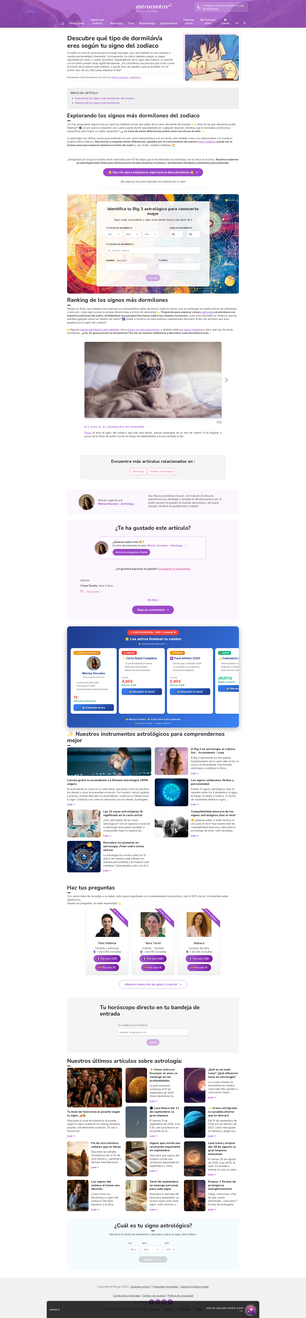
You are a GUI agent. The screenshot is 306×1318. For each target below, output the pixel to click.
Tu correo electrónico (133, 1025)
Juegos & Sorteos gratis (194, 1286)
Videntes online (188, 21)
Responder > (94, 591)
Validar (153, 1042)
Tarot (131, 23)
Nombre (116, 260)
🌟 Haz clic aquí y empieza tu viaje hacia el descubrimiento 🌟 (151, 172)
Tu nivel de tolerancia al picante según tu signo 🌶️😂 (93, 1113)
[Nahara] (199, 937)
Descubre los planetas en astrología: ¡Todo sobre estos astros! (123, 846)
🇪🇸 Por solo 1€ (107, 967)
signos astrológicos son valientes (99, 329)
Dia (130, 1243)
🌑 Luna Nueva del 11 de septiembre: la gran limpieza (164, 1111)
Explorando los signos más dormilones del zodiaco (105, 98)
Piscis (87, 432)
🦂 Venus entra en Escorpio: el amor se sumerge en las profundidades (164, 1075)
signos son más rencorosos (143, 329)
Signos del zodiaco (97, 21)
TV (237, 23)
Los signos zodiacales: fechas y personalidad (212, 782)
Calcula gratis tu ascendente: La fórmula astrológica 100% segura (107, 782)
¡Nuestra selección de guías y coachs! (151, 984)
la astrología (206, 312)
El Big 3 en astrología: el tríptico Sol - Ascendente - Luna (213, 751)
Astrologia (138, 471)
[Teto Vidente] (107, 937)
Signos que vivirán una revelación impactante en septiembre (165, 1146)
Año (167, 1243)
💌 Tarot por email (208, 21)
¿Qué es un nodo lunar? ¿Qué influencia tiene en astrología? (223, 1073)
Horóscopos (76, 23)
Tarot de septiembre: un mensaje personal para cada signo (164, 1185)
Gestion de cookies (154, 1295)
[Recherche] (245, 23)
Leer (70, 804)
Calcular (153, 278)
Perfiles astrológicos (162, 471)
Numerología (147, 23)
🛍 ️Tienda (225, 21)
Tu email (163, 260)
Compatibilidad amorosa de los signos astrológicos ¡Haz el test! (213, 813)
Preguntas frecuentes (165, 1286)
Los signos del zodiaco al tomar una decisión (105, 1185)
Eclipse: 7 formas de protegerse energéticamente (222, 1185)
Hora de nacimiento (181, 228)
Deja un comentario (151, 610)
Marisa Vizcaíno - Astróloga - (126, 77)
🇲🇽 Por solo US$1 (107, 958)
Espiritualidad (168, 23)
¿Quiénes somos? (140, 1286)
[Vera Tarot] (153, 937)
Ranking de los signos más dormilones (97, 102)
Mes (144, 1243)
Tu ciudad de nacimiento (120, 244)
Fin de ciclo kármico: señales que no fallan (106, 1145)
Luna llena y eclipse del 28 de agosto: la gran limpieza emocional (222, 1148)
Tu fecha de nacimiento (119, 228)
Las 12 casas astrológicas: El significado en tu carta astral (123, 813)
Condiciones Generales (126, 1295)
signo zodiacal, (207, 141)
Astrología (116, 23)
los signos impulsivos (191, 329)
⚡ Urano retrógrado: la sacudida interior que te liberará (222, 1111)
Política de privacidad (180, 1295)
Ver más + (153, 599)
